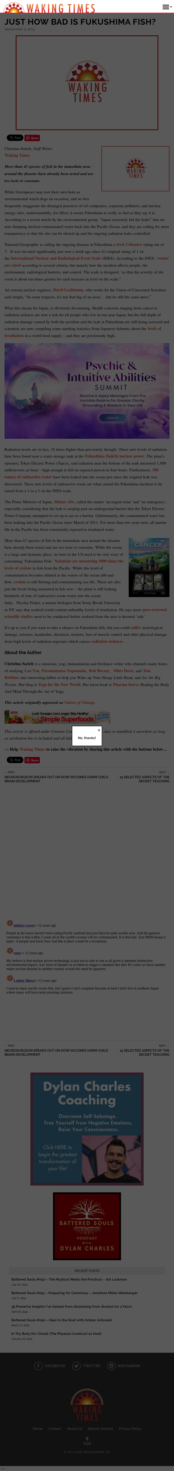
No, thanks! (87, 738)
